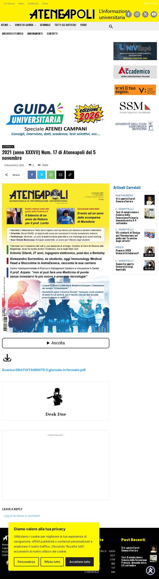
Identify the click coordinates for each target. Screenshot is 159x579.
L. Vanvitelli (124, 209)
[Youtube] (154, 14)
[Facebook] (128, 14)
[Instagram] (137, 14)
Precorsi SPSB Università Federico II (127, 252)
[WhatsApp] (51, 175)
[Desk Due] (55, 396)
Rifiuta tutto (52, 561)
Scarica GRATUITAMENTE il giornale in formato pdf (44, 370)
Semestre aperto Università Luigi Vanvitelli (125, 266)
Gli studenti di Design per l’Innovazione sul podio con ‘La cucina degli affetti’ (128, 237)
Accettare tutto (79, 561)
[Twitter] (145, 14)
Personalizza (26, 561)
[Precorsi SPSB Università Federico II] (150, 252)
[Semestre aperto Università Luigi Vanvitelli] (150, 265)
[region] (53, 546)
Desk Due (55, 414)
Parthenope (124, 195)
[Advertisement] (55, 71)
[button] (111, 27)
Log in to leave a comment (22, 515)
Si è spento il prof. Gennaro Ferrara (125, 200)
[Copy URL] (70, 175)
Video (119, 247)
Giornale (8, 146)
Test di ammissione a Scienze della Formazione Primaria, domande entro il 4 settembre (127, 217)
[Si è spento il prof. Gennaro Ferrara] (150, 200)
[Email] (60, 175)
